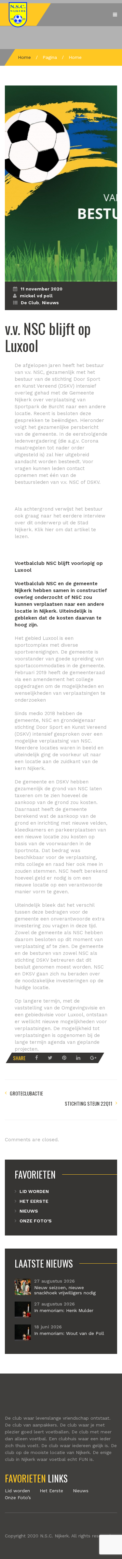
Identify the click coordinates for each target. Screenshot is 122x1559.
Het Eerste (34, 1201)
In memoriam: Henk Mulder (63, 1310)
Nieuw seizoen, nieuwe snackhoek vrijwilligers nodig (65, 1290)
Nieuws (50, 302)
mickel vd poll (36, 295)
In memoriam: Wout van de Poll (69, 1333)
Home (24, 57)
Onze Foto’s (36, 1220)
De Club (30, 302)
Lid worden (34, 1191)
